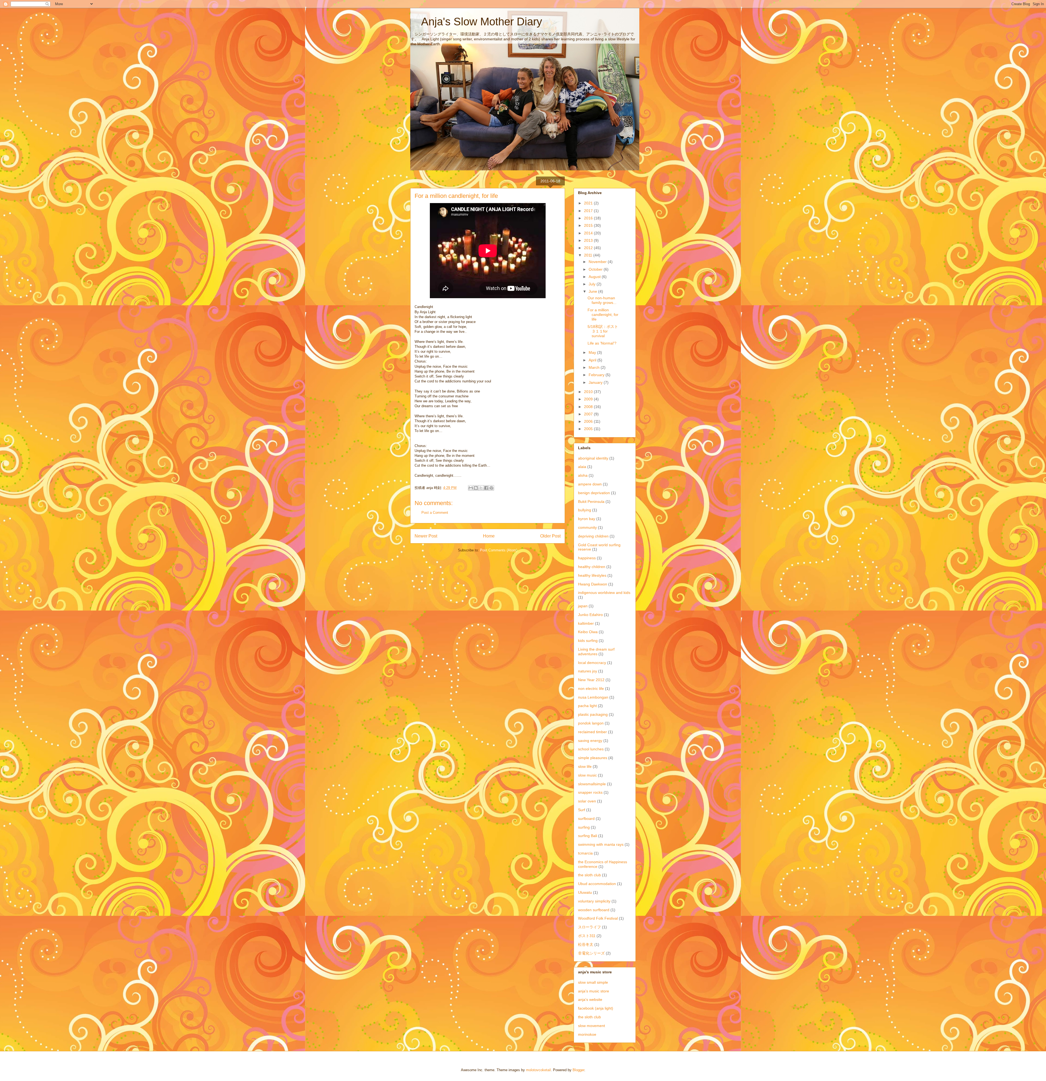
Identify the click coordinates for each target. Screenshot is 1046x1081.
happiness (587, 558)
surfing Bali (587, 836)
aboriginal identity (593, 458)
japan (583, 606)
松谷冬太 (585, 944)
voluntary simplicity (594, 901)
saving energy (590, 740)
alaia (582, 466)
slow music (587, 775)
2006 (589, 421)
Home (489, 536)
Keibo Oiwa (588, 632)
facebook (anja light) (595, 1008)
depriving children (593, 536)
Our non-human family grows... (602, 300)
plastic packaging (593, 714)
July (593, 284)
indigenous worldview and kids (604, 592)
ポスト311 (586, 936)
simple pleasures (592, 758)
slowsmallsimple (592, 784)
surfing (584, 827)
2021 (589, 203)
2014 (589, 233)
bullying (584, 510)
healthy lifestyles (592, 575)
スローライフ (589, 927)
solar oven (587, 801)
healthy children (591, 566)
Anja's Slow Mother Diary (476, 22)
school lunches (591, 749)
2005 (589, 429)
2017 (589, 211)
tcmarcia (585, 853)
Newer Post (426, 536)
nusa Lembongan (593, 697)
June (593, 291)
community (587, 527)
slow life (585, 766)
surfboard (586, 818)
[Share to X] (481, 488)
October (596, 269)
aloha (583, 475)
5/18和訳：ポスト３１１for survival (603, 331)
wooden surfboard (593, 910)
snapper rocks (590, 792)
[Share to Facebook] (486, 488)
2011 (588, 255)
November (598, 261)
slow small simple (593, 982)
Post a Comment (434, 513)
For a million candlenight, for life (603, 314)
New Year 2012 (591, 680)
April (593, 360)
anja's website (590, 999)
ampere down (590, 484)
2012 (589, 248)
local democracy (592, 662)
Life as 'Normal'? (602, 343)
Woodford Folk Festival (598, 918)
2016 (589, 218)
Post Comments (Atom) (498, 550)
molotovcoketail (538, 1070)
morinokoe (587, 1034)
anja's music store (593, 991)
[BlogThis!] (476, 488)
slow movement (591, 1025)
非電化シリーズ (591, 953)
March (595, 367)
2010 (589, 391)
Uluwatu (585, 892)
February (597, 375)
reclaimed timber (592, 732)
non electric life (591, 688)
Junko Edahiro (590, 614)
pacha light (587, 705)
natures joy (587, 671)
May (593, 352)
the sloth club (589, 875)
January (596, 382)
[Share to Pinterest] (491, 488)
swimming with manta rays (601, 844)
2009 (589, 399)
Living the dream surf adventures (596, 651)
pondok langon (591, 723)
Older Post (550, 536)
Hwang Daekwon (592, 584)
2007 (589, 414)
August (595, 276)
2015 (589, 225)
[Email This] (470, 488)
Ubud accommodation (597, 883)
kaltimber (586, 623)
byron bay (586, 519)
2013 (589, 240)
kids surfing (588, 640)
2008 (589, 406)
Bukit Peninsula (591, 501)
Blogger (578, 1070)
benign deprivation (594, 493)
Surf (581, 810)
